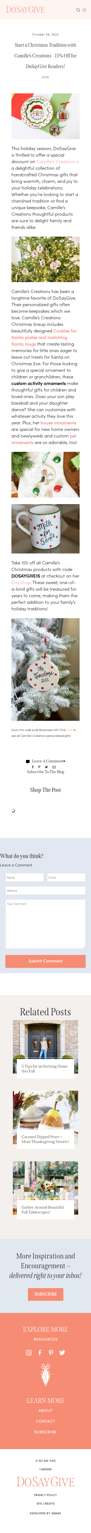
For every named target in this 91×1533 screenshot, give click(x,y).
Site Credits (46, 1503)
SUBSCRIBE (45, 1294)
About (46, 1410)
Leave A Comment (47, 761)
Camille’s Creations (55, 161)
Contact (45, 1421)
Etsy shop (21, 582)
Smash (56, 1513)
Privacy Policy (45, 1495)
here (69, 730)
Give (45, 77)
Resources (45, 1339)
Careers (45, 1469)
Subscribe (45, 1431)
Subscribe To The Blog (45, 771)
